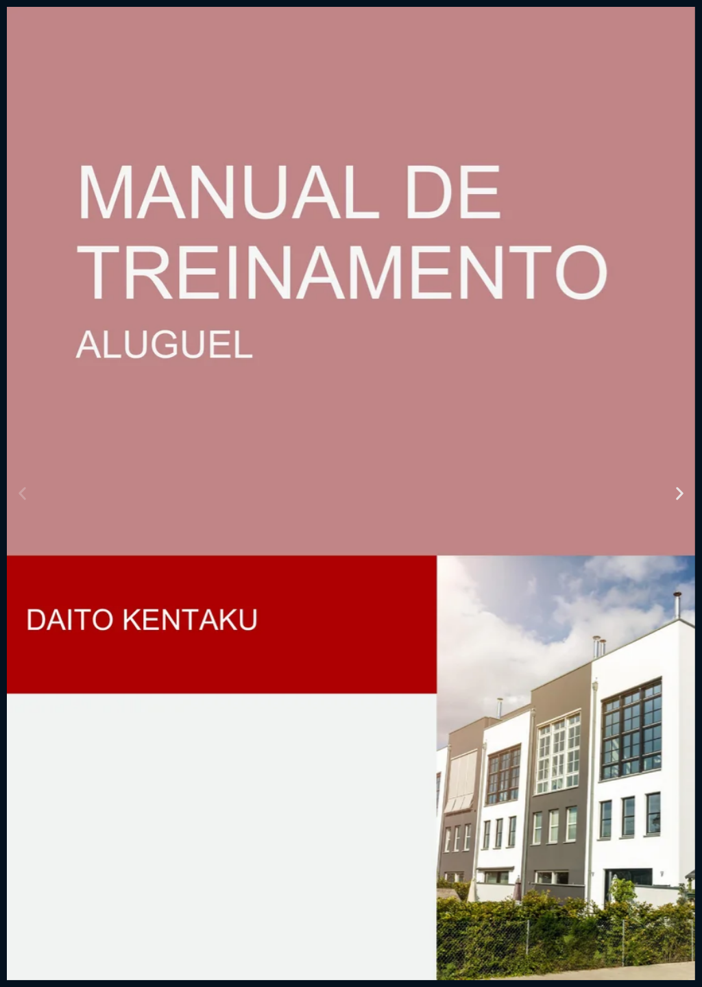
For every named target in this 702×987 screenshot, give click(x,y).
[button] (22, 493)
